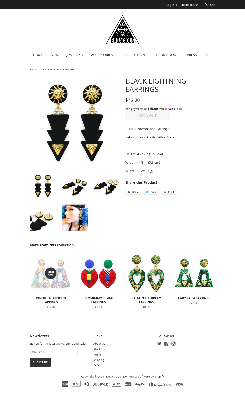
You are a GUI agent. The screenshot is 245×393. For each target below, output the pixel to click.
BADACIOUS (113, 376)
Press (192, 54)
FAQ (96, 365)
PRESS (97, 354)
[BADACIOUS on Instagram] (173, 344)
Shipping (98, 360)
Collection (135, 54)
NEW (55, 54)
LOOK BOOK (166, 54)
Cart (212, 5)
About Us (99, 343)
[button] (170, 109)
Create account (189, 5)
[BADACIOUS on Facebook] (166, 344)
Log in (170, 5)
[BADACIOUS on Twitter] (159, 344)
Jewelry (73, 54)
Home (38, 54)
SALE (208, 54)
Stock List (99, 349)
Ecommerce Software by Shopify (143, 376)
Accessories (102, 54)
